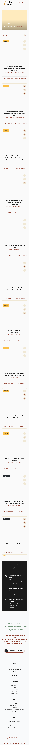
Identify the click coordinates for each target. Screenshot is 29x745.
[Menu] (26, 2)
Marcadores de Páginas (17, 72)
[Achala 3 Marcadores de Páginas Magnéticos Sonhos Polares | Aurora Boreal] (14, 140)
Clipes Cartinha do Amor (14, 544)
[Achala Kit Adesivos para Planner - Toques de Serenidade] (14, 185)
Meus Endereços (14, 705)
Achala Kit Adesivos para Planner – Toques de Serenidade (14, 202)
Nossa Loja (14, 691)
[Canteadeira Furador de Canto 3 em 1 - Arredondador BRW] (14, 486)
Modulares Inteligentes (14, 669)
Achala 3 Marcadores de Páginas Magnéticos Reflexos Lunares (14, 113)
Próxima (4, 556)
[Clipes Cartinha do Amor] (14, 529)
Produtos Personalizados (14, 730)
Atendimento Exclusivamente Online (14, 710)
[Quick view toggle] (24, 49)
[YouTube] (16, 743)
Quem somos (14, 685)
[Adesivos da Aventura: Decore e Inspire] (14, 230)
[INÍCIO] (7, 3)
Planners (14, 667)
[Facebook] (21, 743)
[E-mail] (24, 743)
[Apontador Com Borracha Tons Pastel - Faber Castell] (14, 400)
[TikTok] (10, 743)
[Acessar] (19, 2)
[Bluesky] (13, 743)
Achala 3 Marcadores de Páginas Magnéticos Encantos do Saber (14, 68)
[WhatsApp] (18, 743)
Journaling (18, 505)
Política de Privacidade (14, 728)
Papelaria (14, 671)
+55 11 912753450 (16, 651)
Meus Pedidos (14, 703)
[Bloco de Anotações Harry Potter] (14, 443)
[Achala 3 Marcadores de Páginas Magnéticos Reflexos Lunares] (14, 96)
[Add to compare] (24, 45)
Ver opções (21, 341)
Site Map (14, 712)
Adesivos (14, 206)
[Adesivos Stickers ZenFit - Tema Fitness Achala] (14, 272)
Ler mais (21, 511)
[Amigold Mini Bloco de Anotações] (14, 315)
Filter (6, 35)
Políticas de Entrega (14, 722)
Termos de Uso (14, 726)
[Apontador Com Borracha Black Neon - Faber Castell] (14, 358)
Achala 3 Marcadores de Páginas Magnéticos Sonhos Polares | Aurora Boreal (14, 158)
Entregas (14, 708)
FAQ (14, 687)
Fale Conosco (14, 694)
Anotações (20, 206)
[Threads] (7, 743)
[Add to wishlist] (24, 41)
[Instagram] (4, 743)
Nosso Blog (14, 689)
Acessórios (8, 72)
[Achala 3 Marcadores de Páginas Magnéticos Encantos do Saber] (14, 51)
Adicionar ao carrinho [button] (21, 78)
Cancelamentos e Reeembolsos (14, 724)
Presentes (14, 675)
